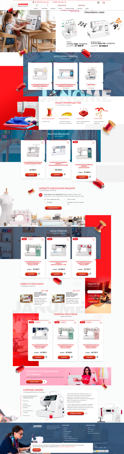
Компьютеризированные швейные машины (66, 85)
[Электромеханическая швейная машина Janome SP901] (40, 333)
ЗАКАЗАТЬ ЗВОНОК (62, 5)
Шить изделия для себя (53, 199)
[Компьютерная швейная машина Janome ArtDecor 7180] (58, 250)
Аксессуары (26, 415)
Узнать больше (34, 381)
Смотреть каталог (75, 413)
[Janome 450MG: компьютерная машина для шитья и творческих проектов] (26, 298)
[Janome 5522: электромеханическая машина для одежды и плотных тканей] (58, 298)
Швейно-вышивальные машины (27, 405)
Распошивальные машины (28, 411)
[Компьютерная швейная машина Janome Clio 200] (84, 153)
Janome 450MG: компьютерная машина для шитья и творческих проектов (40, 294)
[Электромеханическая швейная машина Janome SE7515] (91, 333)
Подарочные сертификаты (93, 433)
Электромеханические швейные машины (40, 85)
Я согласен (37, 450)
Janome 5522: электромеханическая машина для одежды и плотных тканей (72, 294)
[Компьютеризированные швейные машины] (65, 73)
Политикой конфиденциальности (66, 446)
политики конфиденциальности (97, 298)
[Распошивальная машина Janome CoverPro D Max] (33, 150)
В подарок (49, 202)
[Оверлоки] (91, 73)
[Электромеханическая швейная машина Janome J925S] (84, 250)
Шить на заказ (71, 199)
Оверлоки (91, 85)
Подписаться (93, 302)
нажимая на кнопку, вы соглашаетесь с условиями (97, 296)
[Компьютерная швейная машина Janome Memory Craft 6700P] (58, 150)
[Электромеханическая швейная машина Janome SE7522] (33, 250)
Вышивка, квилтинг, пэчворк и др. (76, 203)
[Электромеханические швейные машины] (40, 73)
